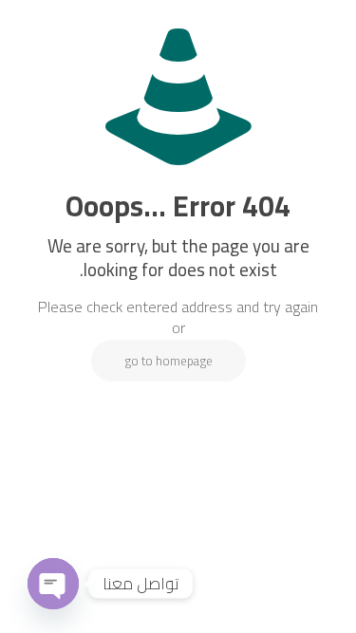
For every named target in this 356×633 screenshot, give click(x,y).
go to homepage (168, 360)
